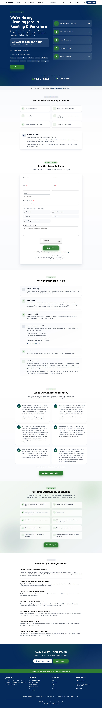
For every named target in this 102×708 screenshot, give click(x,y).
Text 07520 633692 (63, 79)
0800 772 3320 (42, 79)
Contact (77, 2)
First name (26, 178)
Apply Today (50, 545)
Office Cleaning (41, 2)
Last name (55, 178)
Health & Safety (70, 696)
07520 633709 (80, 686)
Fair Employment (49, 696)
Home (18, 2)
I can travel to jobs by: (33, 208)
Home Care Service (33, 686)
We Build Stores (55, 703)
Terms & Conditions (65, 671)
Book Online (91, 2)
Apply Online (60, 661)
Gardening (31, 689)
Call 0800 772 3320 (44, 661)
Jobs (84, 2)
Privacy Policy (38, 696)
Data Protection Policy (63, 252)
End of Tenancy (53, 2)
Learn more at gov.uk (33, 343)
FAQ (70, 2)
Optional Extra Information (29, 225)
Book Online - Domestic (35, 680)
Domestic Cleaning (29, 2)
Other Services (32, 691)
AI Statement (60, 696)
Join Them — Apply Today (50, 473)
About (62, 2)
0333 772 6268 (80, 682)
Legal (78, 696)
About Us (54, 682)
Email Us (79, 688)
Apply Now (16, 67)
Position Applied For (28, 200)
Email (25, 185)
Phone (54, 185)
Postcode (25, 193)
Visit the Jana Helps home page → (61, 88)
